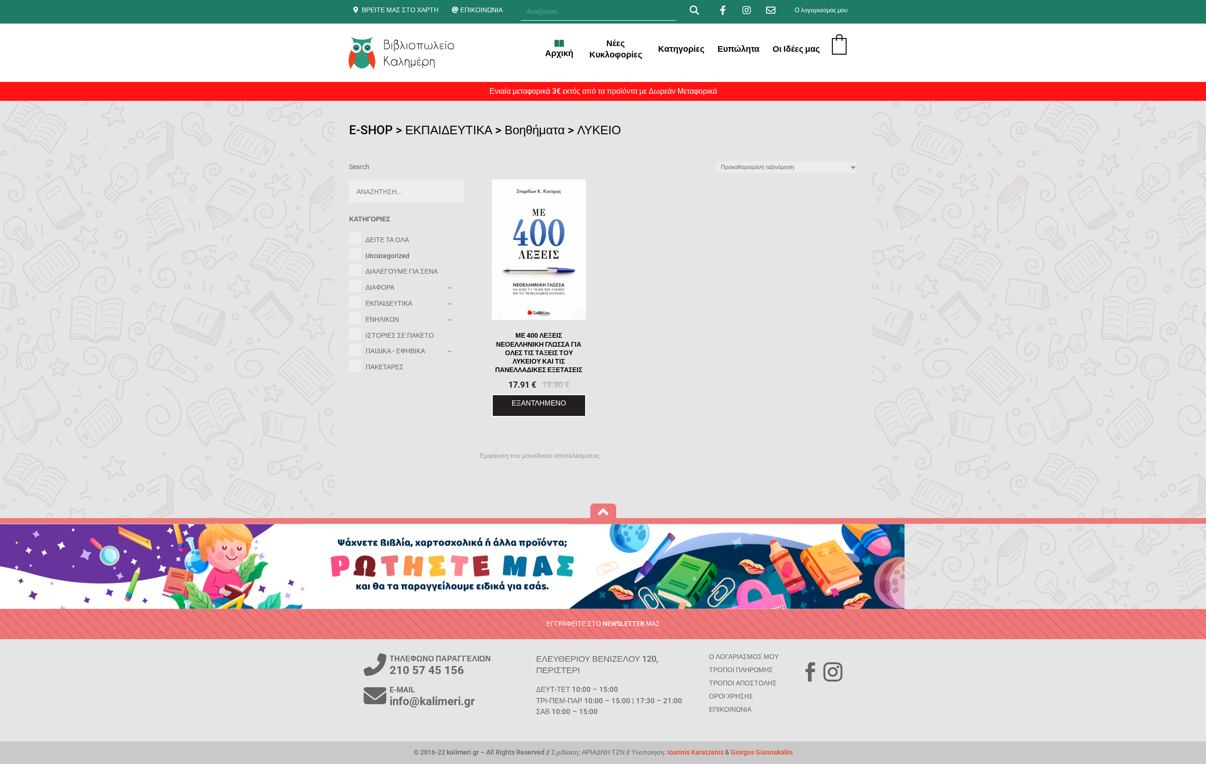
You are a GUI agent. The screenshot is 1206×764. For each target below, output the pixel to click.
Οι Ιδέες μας (796, 49)
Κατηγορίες (681, 49)
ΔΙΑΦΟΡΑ (380, 287)
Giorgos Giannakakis (762, 752)
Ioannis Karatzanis (696, 752)
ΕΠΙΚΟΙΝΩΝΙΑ (481, 10)
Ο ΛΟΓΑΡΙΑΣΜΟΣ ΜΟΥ (744, 656)
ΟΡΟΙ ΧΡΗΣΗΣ (731, 696)
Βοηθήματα (535, 130)
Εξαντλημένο (539, 403)
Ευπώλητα (738, 49)
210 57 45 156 (427, 670)
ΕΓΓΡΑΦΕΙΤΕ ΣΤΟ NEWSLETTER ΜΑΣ (603, 623)
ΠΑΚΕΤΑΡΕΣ (385, 367)
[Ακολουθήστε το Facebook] (810, 672)
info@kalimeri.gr (432, 701)
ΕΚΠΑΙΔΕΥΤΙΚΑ (448, 130)
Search (359, 167)
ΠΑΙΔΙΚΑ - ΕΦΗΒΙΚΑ (395, 351)
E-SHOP (371, 130)
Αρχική (559, 53)
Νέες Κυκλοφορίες (615, 48)
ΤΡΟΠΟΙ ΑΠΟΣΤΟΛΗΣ (743, 683)
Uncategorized (387, 256)
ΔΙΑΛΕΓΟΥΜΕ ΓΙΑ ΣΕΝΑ (402, 271)
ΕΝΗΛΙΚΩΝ (382, 319)
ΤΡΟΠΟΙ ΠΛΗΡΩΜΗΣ (741, 670)
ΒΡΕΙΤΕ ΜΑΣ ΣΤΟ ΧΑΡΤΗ (400, 10)
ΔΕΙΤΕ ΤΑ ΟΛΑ (387, 240)
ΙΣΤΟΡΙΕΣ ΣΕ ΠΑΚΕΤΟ (400, 335)
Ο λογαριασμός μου (821, 10)
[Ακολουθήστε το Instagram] (832, 672)
